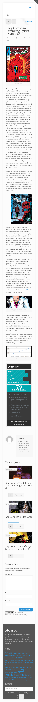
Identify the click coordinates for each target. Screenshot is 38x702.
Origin (28, 675)
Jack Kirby (8, 670)
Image (24, 667)
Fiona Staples (29, 662)
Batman (8, 655)
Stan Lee (26, 677)
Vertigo (25, 680)
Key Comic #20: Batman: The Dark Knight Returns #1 (18, 486)
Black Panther (14, 655)
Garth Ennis (12, 665)
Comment (8, 574)
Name (7, 593)
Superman (18, 680)
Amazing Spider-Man (18, 653)
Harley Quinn (12, 667)
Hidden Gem (19, 667)
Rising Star (14, 678)
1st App (8, 653)
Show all (29, 22)
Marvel (10, 672)
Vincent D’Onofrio (26, 290)
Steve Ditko (12, 680)
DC (6, 663)
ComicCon (26, 658)
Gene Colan (18, 665)
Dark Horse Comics (27, 660)
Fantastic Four (20, 662)
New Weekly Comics (15, 673)
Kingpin (26, 670)
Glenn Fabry (24, 665)
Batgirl (26, 653)
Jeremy (20, 38)
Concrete (7, 660)
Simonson (20, 677)
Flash (7, 665)
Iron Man (29, 667)
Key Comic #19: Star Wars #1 (18, 518)
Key (22, 669)
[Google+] (17, 698)
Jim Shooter (15, 670)
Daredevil (17, 660)
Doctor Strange (12, 662)
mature (15, 672)
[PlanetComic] (19, 7)
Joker (19, 670)
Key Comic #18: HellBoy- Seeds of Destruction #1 (18, 547)
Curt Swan (12, 660)
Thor (22, 680)
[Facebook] (15, 698)
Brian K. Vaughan (22, 655)
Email (7, 601)
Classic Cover (16, 658)
